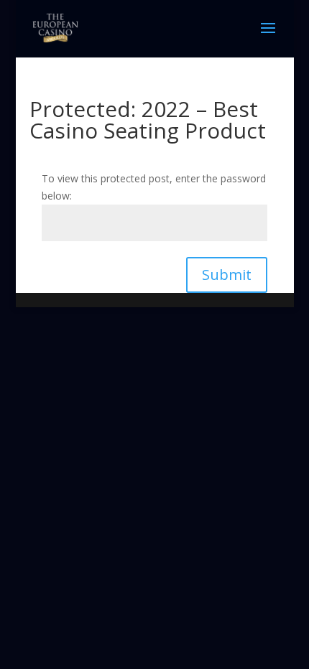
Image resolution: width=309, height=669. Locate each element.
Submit (227, 274)
